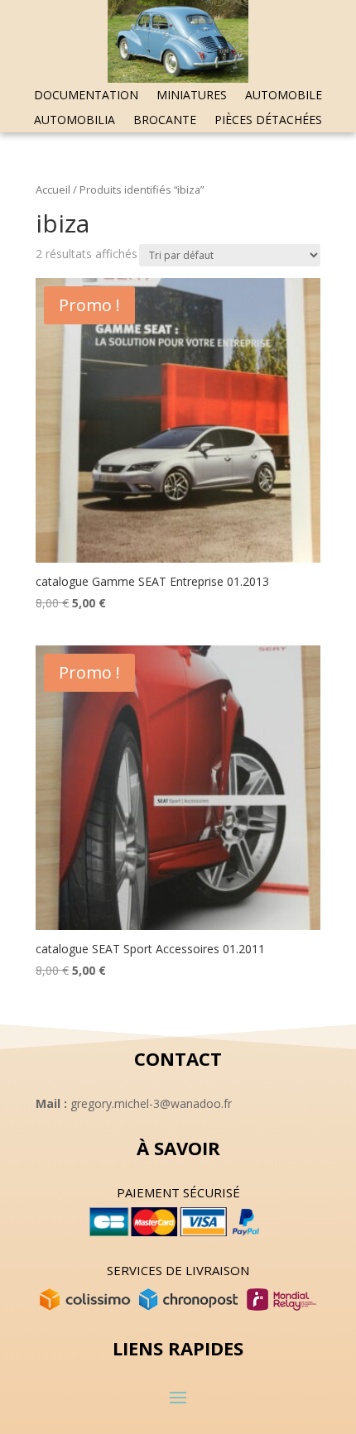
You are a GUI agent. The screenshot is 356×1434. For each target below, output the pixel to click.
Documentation (86, 96)
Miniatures (191, 96)
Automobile (283, 96)
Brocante (164, 120)
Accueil (53, 189)
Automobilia (74, 120)
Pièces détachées (268, 120)
